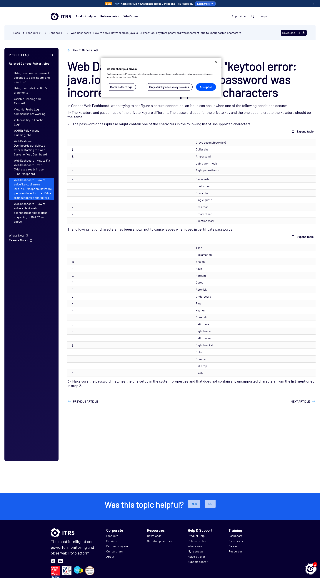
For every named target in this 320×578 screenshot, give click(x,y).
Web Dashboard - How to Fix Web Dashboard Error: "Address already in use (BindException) (32, 167)
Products (112, 535)
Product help (84, 16)
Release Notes (18, 240)
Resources (236, 551)
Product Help (196, 535)
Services (112, 541)
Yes (194, 503)
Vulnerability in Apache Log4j (29, 122)
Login (263, 16)
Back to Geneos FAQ (85, 50)
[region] (161, 77)
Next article (301, 401)
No (210, 503)
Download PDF (291, 32)
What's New (16, 235)
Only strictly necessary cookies (169, 87)
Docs (16, 32)
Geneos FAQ (56, 32)
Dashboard (236, 535)
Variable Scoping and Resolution (27, 101)
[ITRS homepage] (61, 16)
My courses (236, 541)
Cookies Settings (121, 87)
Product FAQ (34, 32)
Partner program (117, 546)
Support (237, 16)
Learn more (203, 3)
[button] (310, 568)
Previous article (85, 401)
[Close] (216, 62)
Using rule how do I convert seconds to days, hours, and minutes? (32, 77)
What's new (131, 16)
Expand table (305, 131)
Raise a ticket (196, 556)
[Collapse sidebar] (51, 55)
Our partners (114, 551)
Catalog (234, 546)
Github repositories (159, 541)
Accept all (206, 87)
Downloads (154, 535)
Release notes (109, 16)
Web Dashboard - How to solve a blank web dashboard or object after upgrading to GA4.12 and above (30, 212)
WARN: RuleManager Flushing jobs (27, 133)
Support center (198, 561)
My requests (196, 551)
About (110, 556)
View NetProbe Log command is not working (30, 111)
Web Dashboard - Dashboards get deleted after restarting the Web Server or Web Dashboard (30, 147)
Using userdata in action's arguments (30, 90)
